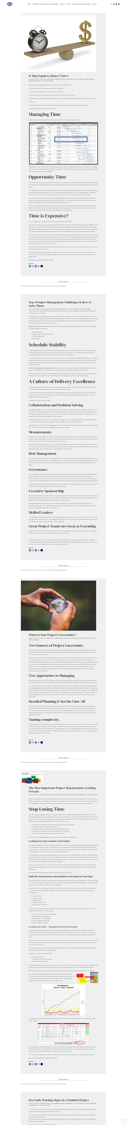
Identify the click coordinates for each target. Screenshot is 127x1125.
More (94, 4)
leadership (43, 79)
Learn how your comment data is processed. (54, 286)
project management (67, 79)
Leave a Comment (34, 79)
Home (29, 4)
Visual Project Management (59, 309)
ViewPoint (38, 708)
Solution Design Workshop (81, 4)
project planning (90, 638)
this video (37, 872)
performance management (53, 79)
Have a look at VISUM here (87, 1054)
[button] (111, 4)
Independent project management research (40, 326)
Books (68, 4)
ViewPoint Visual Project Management (45, 4)
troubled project (33, 1105)
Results (62, 4)
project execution (90, 79)
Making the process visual (69, 710)
